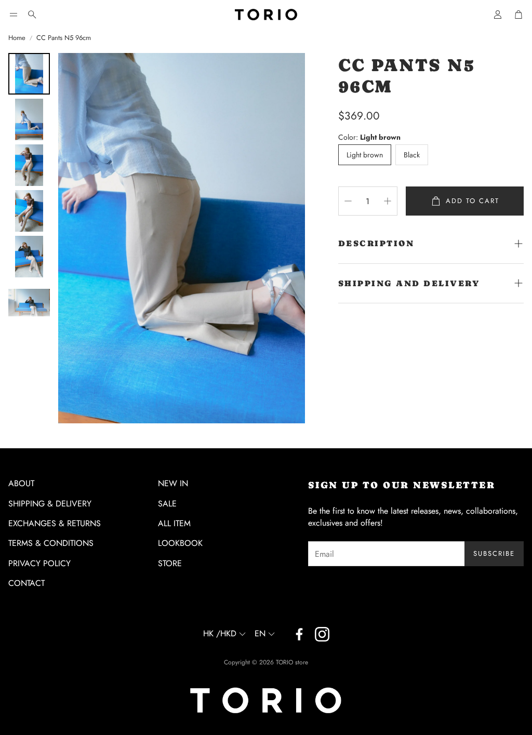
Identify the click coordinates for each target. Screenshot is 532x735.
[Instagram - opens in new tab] (322, 634)
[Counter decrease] (348, 201)
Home (16, 38)
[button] (13, 14)
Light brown (365, 155)
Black (412, 155)
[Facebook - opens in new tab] (299, 634)
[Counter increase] (387, 201)
